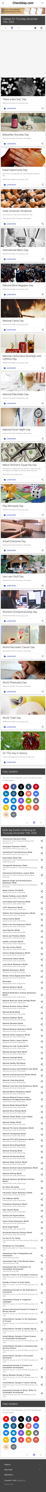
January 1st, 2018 (15, 1323)
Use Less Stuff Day (13, 576)
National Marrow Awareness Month (17, 1092)
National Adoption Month (13, 987)
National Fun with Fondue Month (15, 1046)
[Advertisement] (23, 54)
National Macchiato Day (15, 394)
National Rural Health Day (16, 429)
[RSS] (29, 808)
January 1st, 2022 (15, 1304)
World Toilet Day (12, 717)
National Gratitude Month (13, 1058)
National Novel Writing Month (14, 1111)
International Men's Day (15, 250)
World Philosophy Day (15, 682)
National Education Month (13, 1023)
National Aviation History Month (15, 1006)
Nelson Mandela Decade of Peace (16, 1375)
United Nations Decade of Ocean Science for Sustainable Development (19, 1337)
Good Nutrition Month (11, 930)
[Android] (29, 801)
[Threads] (21, 794)
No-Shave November (11, 1187)
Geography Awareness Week (14, 847)
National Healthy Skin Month (14, 1063)
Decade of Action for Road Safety (16, 1282)
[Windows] (14, 808)
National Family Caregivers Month (16, 1035)
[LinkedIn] (6, 794)
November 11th (8, 843)
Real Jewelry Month (11, 1210)
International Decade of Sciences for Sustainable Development (17, 1366)
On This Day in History (15, 753)
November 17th (23, 848)
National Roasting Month (12, 1151)
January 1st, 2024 (15, 1369)
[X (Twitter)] (21, 787)
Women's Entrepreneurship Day (20, 611)
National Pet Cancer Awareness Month (18, 1128)
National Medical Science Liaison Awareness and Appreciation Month (17, 1098)
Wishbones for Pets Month (13, 1246)
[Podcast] (21, 801)
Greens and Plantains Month (14, 936)
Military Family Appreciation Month (17, 976)
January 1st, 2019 (15, 1377)
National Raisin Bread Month (14, 1145)
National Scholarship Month (14, 1156)
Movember (7, 981)
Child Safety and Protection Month (16, 902)
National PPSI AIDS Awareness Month (18, 1139)
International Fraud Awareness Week (17, 852)
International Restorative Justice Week (18, 873)
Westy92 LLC (21, 1480)
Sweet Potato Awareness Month (16, 1221)
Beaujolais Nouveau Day (16, 134)
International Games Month (13, 959)
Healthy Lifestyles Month (13, 942)
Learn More (9, 108)
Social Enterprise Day (14, 541)
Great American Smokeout (17, 210)
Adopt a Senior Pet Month (13, 890)
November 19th (23, 103)
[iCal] (36, 808)
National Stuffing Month (12, 1174)
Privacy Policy (9, 1484)
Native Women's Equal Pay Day (20, 464)
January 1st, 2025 (15, 1277)
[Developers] (14, 814)
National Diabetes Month (13, 1018)
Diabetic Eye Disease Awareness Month (19, 913)
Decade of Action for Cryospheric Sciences (20, 1275)
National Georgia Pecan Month (15, 1052)
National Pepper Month (12, 1122)
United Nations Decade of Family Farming (19, 1383)
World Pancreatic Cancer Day (19, 647)
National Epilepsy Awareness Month (17, 1029)
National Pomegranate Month (14, 1134)
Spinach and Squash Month (13, 1216)
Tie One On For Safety (11, 1238)
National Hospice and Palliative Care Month (20, 1069)
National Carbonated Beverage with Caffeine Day (22, 357)
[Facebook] (14, 787)
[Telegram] (14, 801)
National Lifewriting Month (13, 1080)
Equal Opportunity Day (15, 169)
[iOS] (36, 801)
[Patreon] (29, 794)
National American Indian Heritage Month (19, 1001)
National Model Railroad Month (15, 1105)
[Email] (6, 814)
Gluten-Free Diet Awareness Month (17, 925)
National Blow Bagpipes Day (18, 285)
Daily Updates (10, 771)
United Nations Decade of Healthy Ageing (19, 1329)
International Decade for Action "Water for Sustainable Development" (19, 1391)
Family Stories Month (11, 919)
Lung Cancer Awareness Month (15, 964)
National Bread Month (11, 1012)
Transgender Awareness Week (15, 865)
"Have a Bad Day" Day (14, 99)
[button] (3, 2)
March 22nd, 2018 (15, 1394)
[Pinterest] (36, 787)
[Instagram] (14, 794)
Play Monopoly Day (13, 505)
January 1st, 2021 (15, 1284)
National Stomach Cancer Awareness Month (20, 1168)
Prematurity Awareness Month (15, 1204)
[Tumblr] (29, 787)
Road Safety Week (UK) (12, 858)
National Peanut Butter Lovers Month (17, 1117)
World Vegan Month (10, 1227)
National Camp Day (13, 320)
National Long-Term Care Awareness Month (20, 1086)
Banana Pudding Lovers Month (15, 896)
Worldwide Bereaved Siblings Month (17, 1233)
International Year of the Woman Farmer (18, 1261)
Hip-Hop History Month (12, 947)
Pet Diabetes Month (11, 1198)
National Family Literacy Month (15, 1041)
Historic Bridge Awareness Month (16, 953)
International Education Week (14, 839)
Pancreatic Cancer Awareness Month (17, 1193)
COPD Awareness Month (13, 907)
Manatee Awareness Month (14, 970)
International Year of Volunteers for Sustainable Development (17, 1268)
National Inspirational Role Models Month (19, 1075)
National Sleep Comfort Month (15, 1162)
